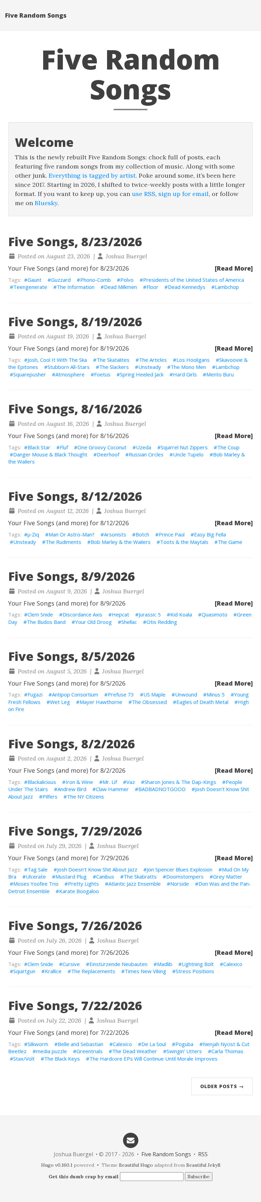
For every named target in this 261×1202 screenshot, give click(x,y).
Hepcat (120, 614)
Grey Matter (227, 876)
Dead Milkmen (120, 286)
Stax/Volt (24, 1058)
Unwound (186, 694)
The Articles (153, 359)
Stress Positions (195, 971)
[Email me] (130, 1140)
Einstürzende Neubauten (118, 964)
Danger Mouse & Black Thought (50, 454)
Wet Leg (60, 701)
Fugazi (35, 694)
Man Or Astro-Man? (71, 534)
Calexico (232, 964)
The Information (75, 286)
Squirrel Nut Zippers (184, 447)
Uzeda (143, 447)
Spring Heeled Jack (141, 374)
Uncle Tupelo (188, 454)
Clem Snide (40, 614)
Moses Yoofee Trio (35, 883)
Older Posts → (222, 1086)
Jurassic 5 (150, 614)
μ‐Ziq (33, 534)
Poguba (184, 1044)
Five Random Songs (36, 15)
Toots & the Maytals (184, 541)
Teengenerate (30, 286)
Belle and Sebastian (80, 1044)
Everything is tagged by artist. (93, 175)
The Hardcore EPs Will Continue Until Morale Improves (153, 1058)
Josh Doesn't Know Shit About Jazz (97, 869)
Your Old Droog (93, 621)
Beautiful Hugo (136, 1165)
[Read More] (234, 268)
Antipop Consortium (75, 694)
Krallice (53, 971)
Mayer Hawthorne (101, 701)
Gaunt (34, 279)
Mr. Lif (110, 782)
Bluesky (46, 203)
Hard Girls (185, 374)
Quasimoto (214, 614)
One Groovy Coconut (101, 447)
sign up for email (183, 194)
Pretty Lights (83, 883)
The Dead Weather (134, 1051)
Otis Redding (161, 621)
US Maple (154, 694)
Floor (152, 286)
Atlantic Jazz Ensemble (134, 883)
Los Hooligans (193, 359)
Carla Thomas (227, 1051)
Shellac (129, 621)
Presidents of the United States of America (193, 279)
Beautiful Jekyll (203, 1165)
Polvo (127, 279)
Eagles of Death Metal (202, 701)
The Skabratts (140, 876)
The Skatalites (113, 359)
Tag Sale (38, 869)
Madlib (164, 964)
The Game (230, 541)
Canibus (105, 876)
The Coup (228, 447)
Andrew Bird (71, 789)
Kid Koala (181, 614)
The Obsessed (149, 701)
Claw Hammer (112, 789)
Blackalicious (42, 782)
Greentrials (89, 1051)
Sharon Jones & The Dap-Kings (180, 782)
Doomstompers (185, 876)
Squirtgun (24, 971)
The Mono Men (188, 366)
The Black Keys (62, 1058)
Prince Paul (172, 534)
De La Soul (153, 1044)
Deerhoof (108, 454)
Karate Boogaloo (79, 891)
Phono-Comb (95, 279)
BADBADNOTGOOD (162, 789)
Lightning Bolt (198, 964)
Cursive (71, 964)
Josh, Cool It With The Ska (57, 359)
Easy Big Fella (210, 534)
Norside (179, 883)
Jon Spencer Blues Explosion (179, 869)
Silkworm (38, 1044)
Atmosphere (70, 374)
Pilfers (49, 796)
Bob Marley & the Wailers (121, 541)
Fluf (64, 447)
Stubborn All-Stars (69, 366)
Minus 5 (216, 694)
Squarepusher (29, 374)
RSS (203, 1154)
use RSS (143, 194)
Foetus (102, 374)
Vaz (130, 782)
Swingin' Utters (184, 1051)
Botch (142, 534)
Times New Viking (145, 971)
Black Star (39, 447)
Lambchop (227, 286)
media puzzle (51, 1051)
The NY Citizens (85, 796)
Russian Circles (146, 454)
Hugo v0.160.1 (56, 1165)
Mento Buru (220, 374)
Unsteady (149, 366)
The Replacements (93, 971)
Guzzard (61, 279)
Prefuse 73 (121, 694)
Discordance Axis (82, 614)
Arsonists (115, 534)
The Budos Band (46, 621)
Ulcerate (36, 876)
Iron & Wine (79, 782)
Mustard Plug (71, 876)
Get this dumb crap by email (84, 1177)
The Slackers (114, 366)
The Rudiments (63, 541)
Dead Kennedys (186, 286)
